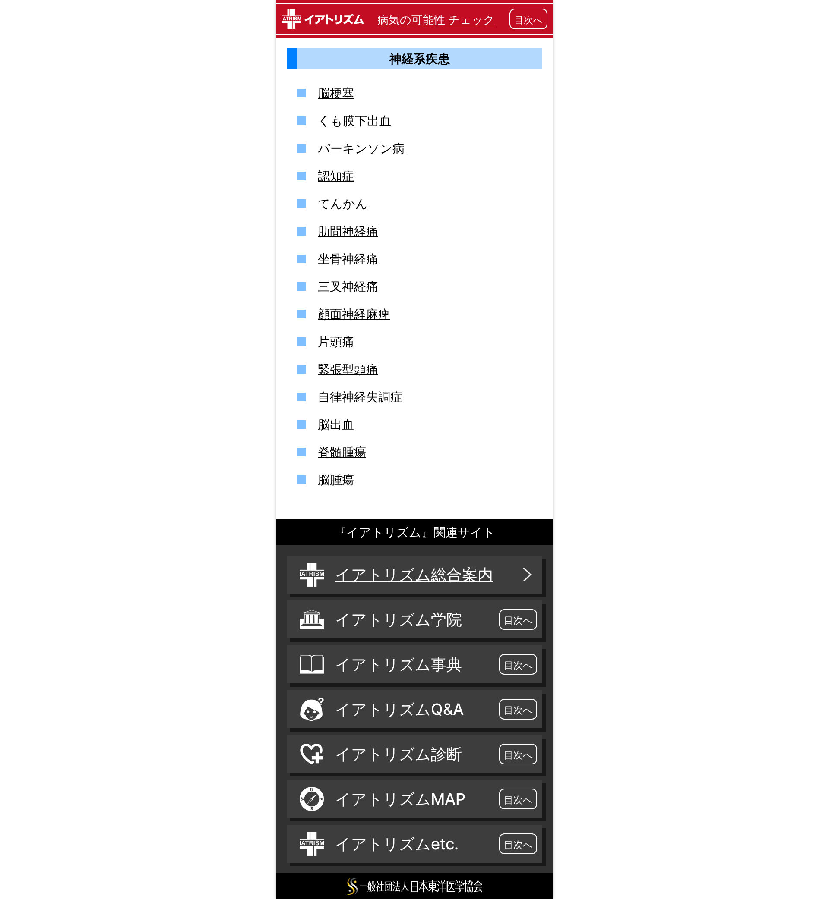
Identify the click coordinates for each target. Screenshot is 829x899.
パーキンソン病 (361, 148)
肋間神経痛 (348, 231)
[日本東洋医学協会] (414, 886)
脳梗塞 (336, 93)
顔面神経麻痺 (354, 314)
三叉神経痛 (348, 286)
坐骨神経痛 (348, 258)
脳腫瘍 (336, 479)
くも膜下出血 (354, 120)
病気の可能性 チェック (436, 19)
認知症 (336, 176)
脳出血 (336, 424)
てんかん (343, 203)
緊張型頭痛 (348, 369)
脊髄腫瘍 (342, 452)
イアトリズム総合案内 (414, 574)
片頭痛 (336, 341)
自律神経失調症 (360, 397)
